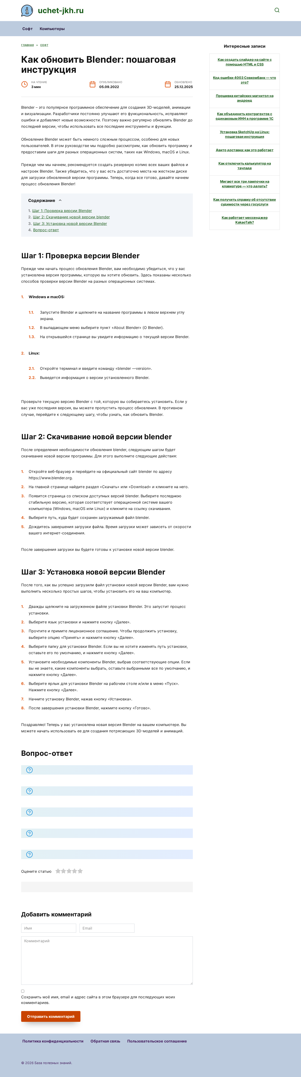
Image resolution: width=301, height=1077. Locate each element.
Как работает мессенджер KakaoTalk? (245, 220)
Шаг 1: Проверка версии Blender (62, 210)
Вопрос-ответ (46, 230)
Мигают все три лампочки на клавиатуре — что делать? (244, 183)
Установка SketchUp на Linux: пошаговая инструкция (244, 134)
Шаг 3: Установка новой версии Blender (70, 223)
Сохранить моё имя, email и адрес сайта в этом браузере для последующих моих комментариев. (98, 1000)
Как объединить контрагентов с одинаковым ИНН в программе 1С (244, 116)
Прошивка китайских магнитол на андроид (244, 98)
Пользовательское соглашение (157, 1041)
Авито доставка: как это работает (244, 150)
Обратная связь (105, 1041)
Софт (27, 28)
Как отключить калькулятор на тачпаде (244, 165)
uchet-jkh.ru (61, 10)
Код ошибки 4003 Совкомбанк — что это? (244, 80)
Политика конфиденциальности (52, 1041)
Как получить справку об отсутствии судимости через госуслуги (244, 201)
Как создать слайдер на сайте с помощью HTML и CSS (245, 62)
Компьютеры (52, 28)
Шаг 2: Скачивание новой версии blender (71, 217)
